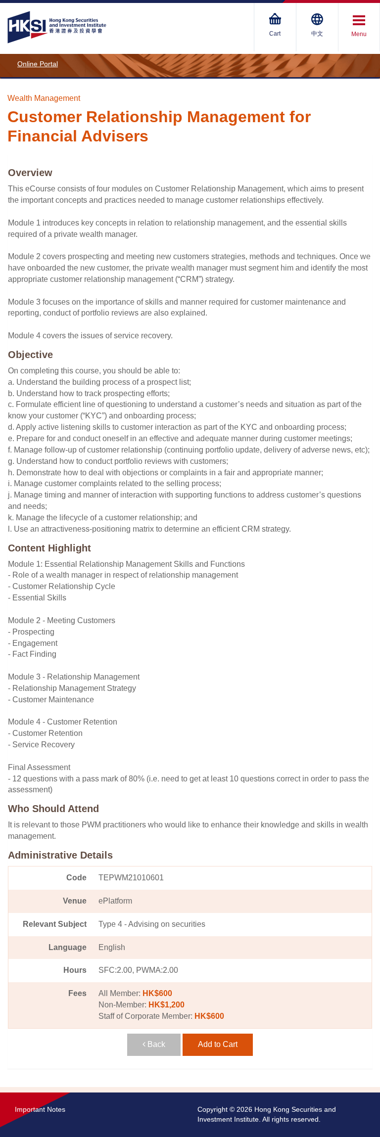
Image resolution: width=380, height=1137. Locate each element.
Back (155, 1044)
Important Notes (40, 1109)
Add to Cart (218, 1044)
